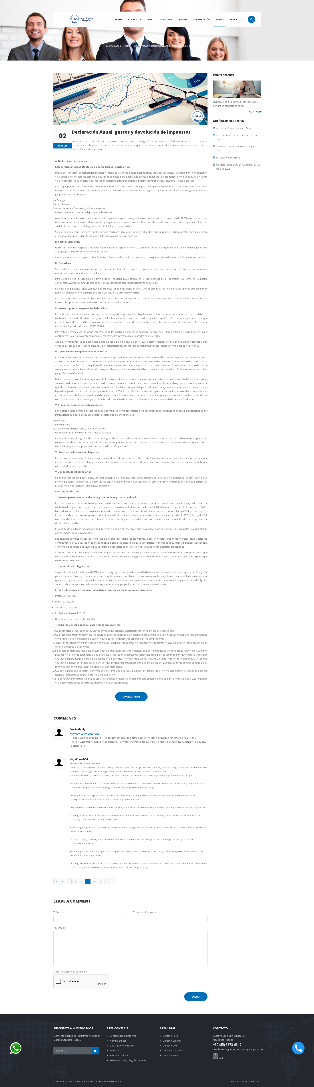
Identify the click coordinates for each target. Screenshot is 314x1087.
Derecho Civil (170, 1045)
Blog (136, 45)
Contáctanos (131, 696)
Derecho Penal (170, 1055)
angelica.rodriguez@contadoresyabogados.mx (83, 8)
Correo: (58, 912)
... (69, 881)
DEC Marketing (252, 1081)
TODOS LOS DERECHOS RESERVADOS (103, 1081)
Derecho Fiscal (170, 1035)
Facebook (215, 1058)
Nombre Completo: (144, 912)
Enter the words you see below (70, 971)
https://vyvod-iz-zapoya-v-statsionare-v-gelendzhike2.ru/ (154, 741)
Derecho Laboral (172, 1040)
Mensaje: (59, 927)
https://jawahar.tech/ (86, 775)
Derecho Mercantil (173, 1050)
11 (113, 881)
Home (127, 45)
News (145, 45)
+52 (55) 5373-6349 (38, 8)
